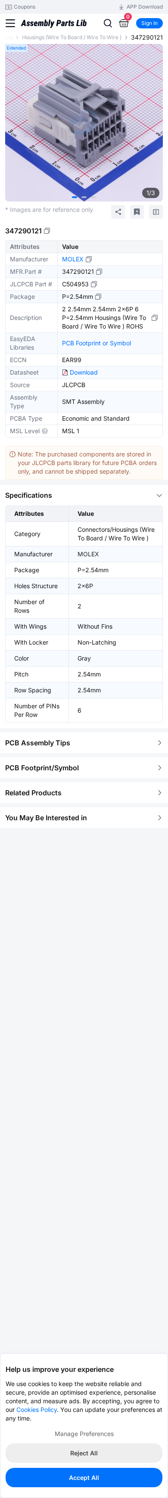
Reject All (84, 1453)
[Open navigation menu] (10, 23)
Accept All (84, 1477)
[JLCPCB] (54, 27)
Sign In (149, 23)
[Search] (107, 23)
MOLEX (73, 259)
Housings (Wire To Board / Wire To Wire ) (71, 37)
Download (84, 372)
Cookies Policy (36, 1409)
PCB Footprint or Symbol (96, 343)
